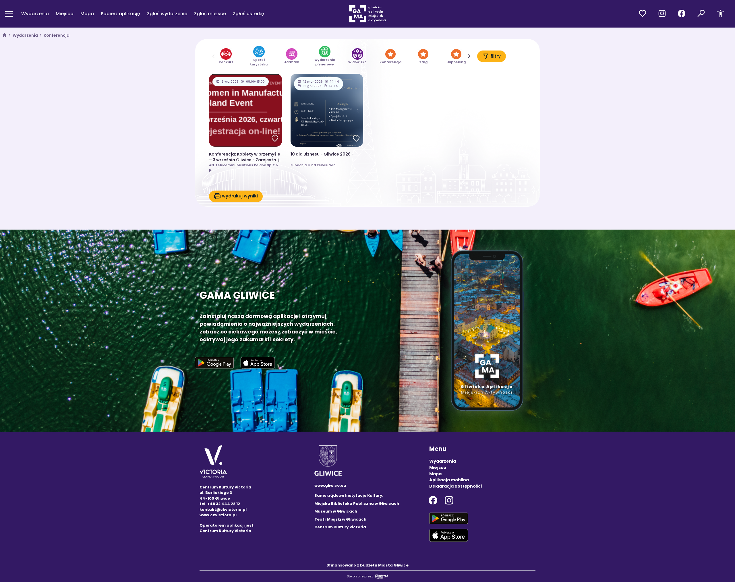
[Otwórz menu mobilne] (9, 14)
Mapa (87, 13)
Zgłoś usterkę (248, 13)
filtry (495, 56)
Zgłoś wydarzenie (167, 13)
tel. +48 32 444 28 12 (220, 504)
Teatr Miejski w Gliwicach (340, 519)
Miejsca (65, 13)
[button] (469, 56)
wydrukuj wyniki (240, 196)
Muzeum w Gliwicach (335, 511)
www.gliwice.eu (330, 485)
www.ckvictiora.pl (218, 515)
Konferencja (56, 35)
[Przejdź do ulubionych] (642, 14)
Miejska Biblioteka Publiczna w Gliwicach (356, 503)
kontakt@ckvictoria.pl (223, 509)
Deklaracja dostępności (455, 486)
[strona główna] (4, 35)
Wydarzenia (35, 13)
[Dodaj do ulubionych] (275, 139)
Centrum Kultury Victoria (340, 527)
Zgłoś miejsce (210, 13)
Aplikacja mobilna (449, 480)
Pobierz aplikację (120, 13)
